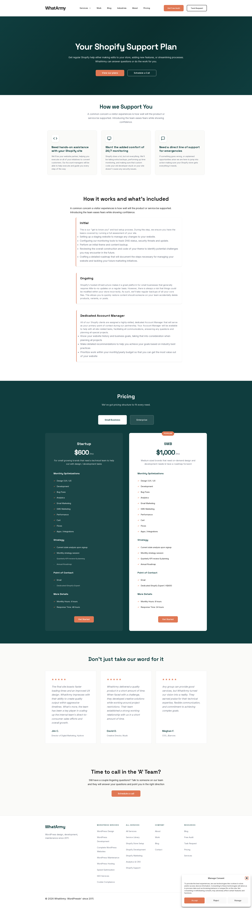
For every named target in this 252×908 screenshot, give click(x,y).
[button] (246, 878)
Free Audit (188, 837)
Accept (194, 900)
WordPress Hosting (106, 863)
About (135, 8)
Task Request (197, 8)
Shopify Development (136, 849)
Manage (237, 900)
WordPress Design (105, 831)
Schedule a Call (142, 73)
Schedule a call (126, 793)
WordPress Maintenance (108, 857)
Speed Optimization (106, 870)
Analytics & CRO (133, 862)
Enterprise (141, 420)
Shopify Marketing (134, 855)
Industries (122, 8)
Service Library (133, 837)
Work (99, 8)
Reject (216, 900)
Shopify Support (133, 868)
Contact (158, 849)
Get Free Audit (173, 8)
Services (84, 8)
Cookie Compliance (106, 882)
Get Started (84, 619)
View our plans (110, 73)
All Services (131, 831)
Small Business (112, 420)
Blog (109, 8)
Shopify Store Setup (135, 843)
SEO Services (103, 876)
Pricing (146, 8)
